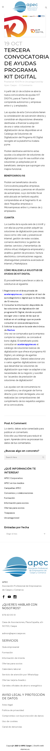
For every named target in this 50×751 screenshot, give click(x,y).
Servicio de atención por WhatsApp (20, 674)
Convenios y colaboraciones (18, 493)
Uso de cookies (10, 721)
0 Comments (25, 85)
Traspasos (9, 512)
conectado (33, 428)
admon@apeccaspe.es (13, 633)
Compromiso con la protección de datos (23, 715)
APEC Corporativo (13, 478)
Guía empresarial (10, 647)
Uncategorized (32, 81)
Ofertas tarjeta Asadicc (14, 680)
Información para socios (16, 502)
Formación (9, 498)
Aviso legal (7, 704)
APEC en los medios (14, 483)
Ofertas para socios (14, 507)
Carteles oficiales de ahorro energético (22, 685)
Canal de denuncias (12, 726)
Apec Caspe (10, 85)
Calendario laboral (11, 669)
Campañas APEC (12, 488)
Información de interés (13, 658)
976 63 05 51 (9, 614)
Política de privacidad (13, 710)
